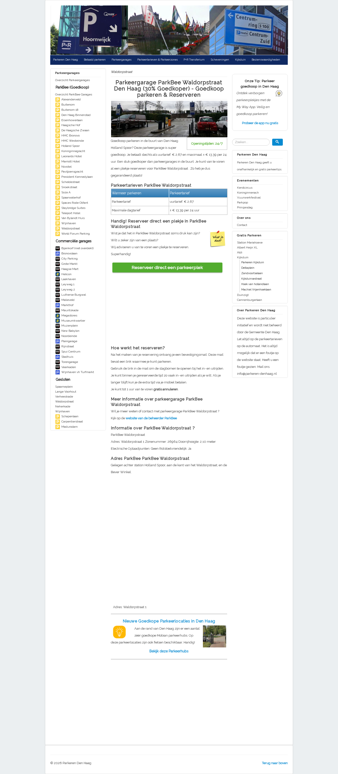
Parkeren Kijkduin (252, 262)
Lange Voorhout (65, 391)
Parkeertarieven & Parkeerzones (157, 59)
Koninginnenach (248, 192)
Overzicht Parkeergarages (72, 80)
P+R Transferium (194, 59)
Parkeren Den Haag (65, 59)
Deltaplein (247, 267)
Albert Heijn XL (247, 247)
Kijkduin (240, 59)
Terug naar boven (275, 763)
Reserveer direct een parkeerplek (167, 267)
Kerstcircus (244, 187)
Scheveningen (220, 59)
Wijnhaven (62, 411)
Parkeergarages (121, 59)
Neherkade (62, 406)
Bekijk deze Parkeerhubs (169, 651)
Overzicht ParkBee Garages (73, 94)
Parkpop (242, 202)
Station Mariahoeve (250, 242)
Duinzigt (243, 295)
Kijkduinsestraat (251, 278)
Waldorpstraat (64, 401)
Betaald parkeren (95, 59)
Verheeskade (64, 396)
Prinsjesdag (245, 207)
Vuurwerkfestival (249, 197)
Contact (242, 225)
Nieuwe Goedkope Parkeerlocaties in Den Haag (169, 621)
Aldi (239, 252)
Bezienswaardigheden (266, 59)
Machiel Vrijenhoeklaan (256, 289)
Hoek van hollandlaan (255, 284)
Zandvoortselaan (252, 273)
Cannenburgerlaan (249, 300)
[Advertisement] (169, 307)
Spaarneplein (64, 386)
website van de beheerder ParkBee (151, 418)
